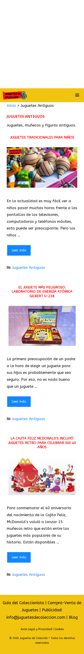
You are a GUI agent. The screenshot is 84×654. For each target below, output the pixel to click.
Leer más (19, 250)
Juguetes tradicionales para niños (42, 137)
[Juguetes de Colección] (14, 95)
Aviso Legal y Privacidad (36, 629)
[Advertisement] (42, 44)
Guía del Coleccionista (23, 602)
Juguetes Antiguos (28, 267)
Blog (73, 617)
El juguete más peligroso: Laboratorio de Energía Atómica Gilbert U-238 (42, 291)
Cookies (59, 629)
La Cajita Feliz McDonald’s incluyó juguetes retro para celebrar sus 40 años (42, 442)
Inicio (11, 105)
